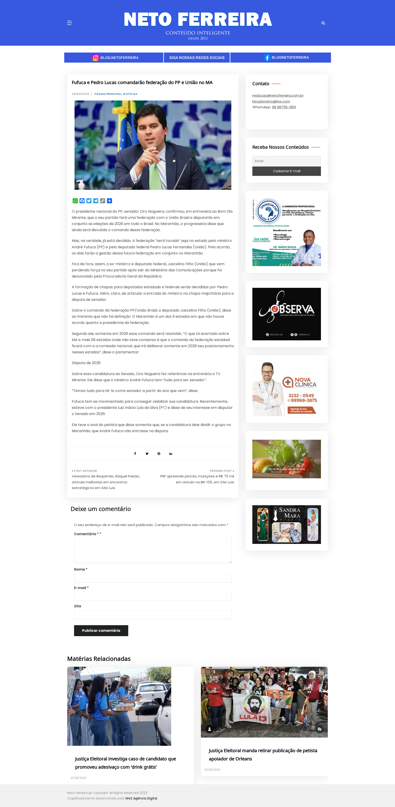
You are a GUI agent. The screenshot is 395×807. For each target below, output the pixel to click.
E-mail (81, 587)
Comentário (86, 534)
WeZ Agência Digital (141, 798)
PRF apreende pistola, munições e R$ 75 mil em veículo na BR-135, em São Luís (197, 479)
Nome (81, 569)
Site (77, 606)
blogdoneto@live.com (271, 101)
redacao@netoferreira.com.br (278, 95)
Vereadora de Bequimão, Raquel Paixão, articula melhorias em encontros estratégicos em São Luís (106, 482)
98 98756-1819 (284, 107)
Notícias (130, 94)
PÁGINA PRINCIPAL (108, 94)
